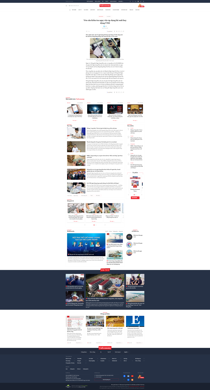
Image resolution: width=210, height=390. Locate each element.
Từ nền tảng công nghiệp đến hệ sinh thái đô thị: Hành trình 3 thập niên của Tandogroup (115, 262)
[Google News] (143, 1)
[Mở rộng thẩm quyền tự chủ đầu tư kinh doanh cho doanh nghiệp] (75, 279)
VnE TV (106, 1)
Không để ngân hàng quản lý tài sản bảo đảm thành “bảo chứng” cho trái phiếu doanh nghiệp (76, 217)
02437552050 (98, 377)
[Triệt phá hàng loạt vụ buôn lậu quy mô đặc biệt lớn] (135, 279)
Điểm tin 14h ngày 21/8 (138, 236)
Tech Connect (113, 1)
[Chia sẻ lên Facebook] (114, 31)
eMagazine (121, 231)
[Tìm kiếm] (69, 6)
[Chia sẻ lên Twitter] (117, 31)
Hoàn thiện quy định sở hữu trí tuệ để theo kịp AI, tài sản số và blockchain (95, 117)
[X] (133, 1)
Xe (102, 1)
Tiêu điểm (74, 9)
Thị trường (107, 9)
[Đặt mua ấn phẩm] (141, 5)
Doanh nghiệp (116, 9)
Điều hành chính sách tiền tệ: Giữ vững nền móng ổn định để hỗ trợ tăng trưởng (94, 217)
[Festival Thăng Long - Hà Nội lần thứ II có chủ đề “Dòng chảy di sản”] (75, 296)
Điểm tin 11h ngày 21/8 (137, 244)
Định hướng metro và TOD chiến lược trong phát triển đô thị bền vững (74, 330)
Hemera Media (84, 385)
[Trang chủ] (70, 10)
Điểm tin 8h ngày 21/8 (137, 252)
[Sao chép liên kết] (121, 31)
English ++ (121, 1)
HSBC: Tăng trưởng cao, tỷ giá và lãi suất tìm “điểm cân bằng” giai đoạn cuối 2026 (104, 156)
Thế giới (131, 9)
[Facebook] (130, 1)
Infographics (115, 231)
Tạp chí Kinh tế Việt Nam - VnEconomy (136, 386)
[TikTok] (141, 1)
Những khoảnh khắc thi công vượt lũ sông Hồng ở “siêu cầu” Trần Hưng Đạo (135, 305)
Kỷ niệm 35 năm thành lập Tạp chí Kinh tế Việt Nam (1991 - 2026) (95, 330)
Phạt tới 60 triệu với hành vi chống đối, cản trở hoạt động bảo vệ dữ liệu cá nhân (115, 117)
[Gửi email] (119, 31)
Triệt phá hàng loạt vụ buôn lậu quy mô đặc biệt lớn (134, 287)
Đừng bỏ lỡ (70, 201)
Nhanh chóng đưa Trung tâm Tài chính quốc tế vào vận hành (102, 142)
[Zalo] (135, 1)
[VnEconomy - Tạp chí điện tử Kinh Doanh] (105, 348)
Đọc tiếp (69, 126)
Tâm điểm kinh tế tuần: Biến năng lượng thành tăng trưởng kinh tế (114, 246)
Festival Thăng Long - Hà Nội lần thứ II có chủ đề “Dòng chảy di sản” (75, 304)
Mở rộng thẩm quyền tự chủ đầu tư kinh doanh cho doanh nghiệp (74, 287)
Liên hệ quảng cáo (106, 379)
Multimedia (70, 231)
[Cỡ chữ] (89, 31)
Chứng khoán (90, 1)
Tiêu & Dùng (97, 1)
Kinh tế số (92, 9)
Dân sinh (137, 9)
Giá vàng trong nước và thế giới (115, 328)
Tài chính (86, 9)
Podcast (110, 231)
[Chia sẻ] (123, 31)
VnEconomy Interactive (133, 328)
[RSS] (132, 380)
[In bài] (87, 31)
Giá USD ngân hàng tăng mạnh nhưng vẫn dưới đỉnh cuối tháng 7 (103, 183)
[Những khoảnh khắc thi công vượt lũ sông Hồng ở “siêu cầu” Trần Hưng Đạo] (135, 296)
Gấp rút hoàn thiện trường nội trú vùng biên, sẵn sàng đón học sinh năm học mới (104, 299)
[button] (105, 225)
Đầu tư (80, 9)
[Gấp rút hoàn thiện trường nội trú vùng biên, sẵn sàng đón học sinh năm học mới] (105, 285)
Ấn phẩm (135, 172)
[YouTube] (138, 1)
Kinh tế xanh (100, 9)
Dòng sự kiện (105, 314)
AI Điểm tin (135, 231)
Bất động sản (124, 9)
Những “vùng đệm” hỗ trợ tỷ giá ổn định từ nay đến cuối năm (102, 128)
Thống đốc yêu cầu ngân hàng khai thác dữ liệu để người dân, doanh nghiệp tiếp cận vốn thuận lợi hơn (103, 170)
